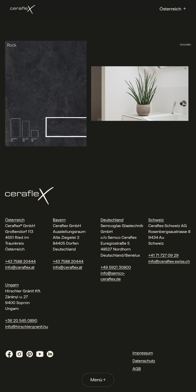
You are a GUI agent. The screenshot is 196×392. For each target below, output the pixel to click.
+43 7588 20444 (20, 261)
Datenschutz (143, 360)
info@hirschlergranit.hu (26, 326)
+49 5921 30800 (116, 267)
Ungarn (12, 284)
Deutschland (112, 219)
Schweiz (156, 219)
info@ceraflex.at (19, 267)
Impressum (142, 352)
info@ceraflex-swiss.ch (169, 261)
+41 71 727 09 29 (163, 255)
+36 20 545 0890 (21, 320)
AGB (136, 368)
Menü (98, 379)
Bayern (59, 219)
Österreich (14, 219)
